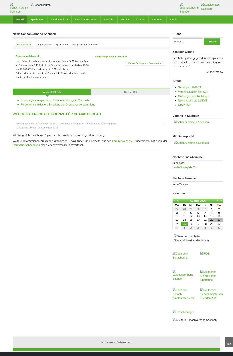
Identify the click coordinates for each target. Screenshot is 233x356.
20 (198, 219)
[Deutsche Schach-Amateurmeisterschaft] (184, 295)
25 (184, 223)
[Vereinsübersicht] (198, 122)
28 (205, 223)
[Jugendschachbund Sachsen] (189, 7)
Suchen (213, 41)
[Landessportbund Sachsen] (184, 277)
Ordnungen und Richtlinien (193, 96)
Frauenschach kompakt (28, 56)
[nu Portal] (198, 143)
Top (229, 343)
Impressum (108, 342)
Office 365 (184, 104)
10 (176, 216)
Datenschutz (124, 342)
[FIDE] (211, 257)
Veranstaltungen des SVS (193, 91)
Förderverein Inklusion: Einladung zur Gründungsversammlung (58, 104)
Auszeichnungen (107, 123)
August (194, 200)
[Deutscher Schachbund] (184, 259)
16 (219, 216)
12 (190, 216)
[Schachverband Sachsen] (20, 8)
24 (176, 223)
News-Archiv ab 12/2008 (192, 100)
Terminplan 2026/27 (189, 87)
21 (205, 219)
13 (198, 216)
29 (211, 223)
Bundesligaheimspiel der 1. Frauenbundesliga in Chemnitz (55, 100)
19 (190, 219)
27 (198, 223)
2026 (203, 200)
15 (211, 216)
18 (184, 219)
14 (205, 216)
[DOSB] (211, 277)
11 (184, 216)
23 (219, 219)
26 (190, 223)
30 (219, 223)
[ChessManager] (183, 311)
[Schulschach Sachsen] (210, 6)
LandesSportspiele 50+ (185, 167)
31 (176, 228)
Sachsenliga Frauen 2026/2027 (111, 56)
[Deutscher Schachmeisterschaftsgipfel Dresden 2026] (211, 295)
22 (211, 219)
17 (176, 219)
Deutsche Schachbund (26, 144)
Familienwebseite (122, 140)
